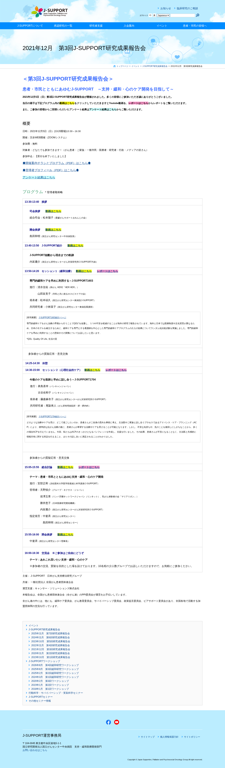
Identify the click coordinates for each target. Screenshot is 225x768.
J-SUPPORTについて (30, 25)
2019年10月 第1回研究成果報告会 (50, 657)
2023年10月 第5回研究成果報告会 (50, 641)
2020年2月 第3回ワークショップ (50, 681)
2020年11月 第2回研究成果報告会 (50, 653)
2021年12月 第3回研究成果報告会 (50, 649)
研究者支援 (96, 25)
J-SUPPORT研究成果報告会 (44, 629)
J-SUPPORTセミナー (41, 696)
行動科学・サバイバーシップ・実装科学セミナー (56, 692)
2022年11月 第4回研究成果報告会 (50, 645)
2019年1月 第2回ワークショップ (50, 684)
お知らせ (165, 8)
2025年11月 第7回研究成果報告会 (50, 633)
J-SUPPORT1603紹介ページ (52, 317)
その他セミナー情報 (40, 700)
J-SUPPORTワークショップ (44, 661)
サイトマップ (148, 736)
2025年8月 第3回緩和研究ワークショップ (55, 669)
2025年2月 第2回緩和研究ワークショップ (55, 673)
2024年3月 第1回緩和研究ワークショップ (55, 677)
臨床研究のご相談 (187, 8)
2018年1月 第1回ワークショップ (50, 688)
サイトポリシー (192, 736)
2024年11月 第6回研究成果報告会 (50, 637)
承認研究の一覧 (63, 25)
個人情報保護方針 (169, 736)
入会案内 (129, 25)
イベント (162, 25)
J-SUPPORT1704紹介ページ (52, 416)
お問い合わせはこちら (35, 750)
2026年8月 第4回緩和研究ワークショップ (55, 665)
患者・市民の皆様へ (195, 25)
